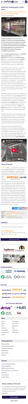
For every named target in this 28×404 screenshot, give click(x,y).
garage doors (16, 293)
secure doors (6, 290)
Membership (4, 350)
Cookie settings (14, 400)
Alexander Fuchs (11, 211)
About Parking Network (7, 346)
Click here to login (12, 234)
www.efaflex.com (11, 215)
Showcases (15, 321)
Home (3, 321)
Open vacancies (5, 366)
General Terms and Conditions (9, 370)
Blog (13, 327)
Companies (4, 330)
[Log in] (26, 2)
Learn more (5, 393)
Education (15, 325)
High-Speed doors (19, 297)
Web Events (15, 332)
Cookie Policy (5, 377)
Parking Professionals (7, 348)
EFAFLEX (3, 167)
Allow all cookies (14, 397)
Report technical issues (7, 368)
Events (3, 334)
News (2, 323)
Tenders (3, 327)
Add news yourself (14, 239)
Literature (15, 330)
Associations (4, 332)
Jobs (2, 325)
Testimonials (4, 352)
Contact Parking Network (8, 363)
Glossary (3, 354)
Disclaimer (4, 372)
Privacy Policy (5, 374)
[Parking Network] (8, 1)
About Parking (5, 343)
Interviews (15, 323)
